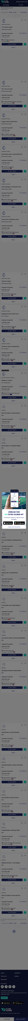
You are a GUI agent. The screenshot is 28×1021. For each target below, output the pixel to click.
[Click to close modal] (24, 494)
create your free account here (14, 526)
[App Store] (8, 523)
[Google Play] (19, 523)
